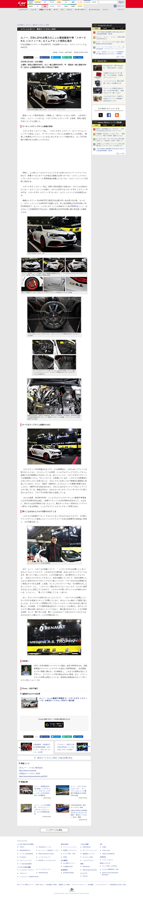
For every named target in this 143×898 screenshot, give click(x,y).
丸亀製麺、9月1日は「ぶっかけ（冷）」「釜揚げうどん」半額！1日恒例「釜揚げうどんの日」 (110, 135)
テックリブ (83, 873)
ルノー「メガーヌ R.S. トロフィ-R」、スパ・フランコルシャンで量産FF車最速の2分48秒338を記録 (79, 791)
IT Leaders (23, 857)
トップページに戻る (54, 830)
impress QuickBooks (108, 854)
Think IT (22, 847)
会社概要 (90, 884)
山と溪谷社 (64, 860)
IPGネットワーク (105, 863)
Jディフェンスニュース (90, 850)
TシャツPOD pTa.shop (109, 866)
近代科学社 (64, 870)
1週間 (113, 28)
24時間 (105, 28)
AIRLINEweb (86, 847)
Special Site (102, 61)
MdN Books (86, 866)
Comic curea (106, 850)
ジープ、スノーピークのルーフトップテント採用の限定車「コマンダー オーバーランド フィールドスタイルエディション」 (110, 49)
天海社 (104, 847)
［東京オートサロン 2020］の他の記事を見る (54, 758)
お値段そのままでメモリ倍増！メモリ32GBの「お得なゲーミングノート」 (113, 75)
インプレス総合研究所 (26, 854)
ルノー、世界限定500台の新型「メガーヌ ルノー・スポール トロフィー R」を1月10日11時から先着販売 (42, 791)
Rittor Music (65, 844)
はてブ (57, 57)
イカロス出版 (84, 844)
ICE (101, 844)
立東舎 (65, 857)
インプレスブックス (45, 869)
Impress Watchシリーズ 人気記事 (110, 122)
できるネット (24, 873)
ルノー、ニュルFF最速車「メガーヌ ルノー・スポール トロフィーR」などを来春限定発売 (42, 809)
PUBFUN (103, 857)
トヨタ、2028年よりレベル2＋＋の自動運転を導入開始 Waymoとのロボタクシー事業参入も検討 (110, 53)
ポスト (30, 57)
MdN (81, 864)
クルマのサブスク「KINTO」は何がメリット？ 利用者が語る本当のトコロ (113, 98)
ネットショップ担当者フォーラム (49, 850)
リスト (36, 57)
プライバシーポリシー (78, 884)
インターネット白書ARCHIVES (29, 876)
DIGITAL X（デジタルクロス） (48, 860)
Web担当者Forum (25, 850)
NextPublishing (43, 873)
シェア (46, 57)
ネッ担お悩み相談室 (26, 864)
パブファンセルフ (107, 860)
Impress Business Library (46, 854)
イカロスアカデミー (89, 860)
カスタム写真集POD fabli (110, 869)
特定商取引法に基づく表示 (118, 884)
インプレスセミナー (45, 857)
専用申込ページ (77, 206)
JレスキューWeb (88, 857)
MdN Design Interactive (90, 870)
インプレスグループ (102, 884)
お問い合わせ (40, 884)
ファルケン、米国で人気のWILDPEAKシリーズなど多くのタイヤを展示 (65, 747)
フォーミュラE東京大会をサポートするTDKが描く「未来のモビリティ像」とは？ (113, 90)
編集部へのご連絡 (64, 884)
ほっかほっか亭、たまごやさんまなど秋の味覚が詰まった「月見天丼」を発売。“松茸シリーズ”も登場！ (110, 140)
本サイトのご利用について (25, 884)
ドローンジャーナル (26, 860)
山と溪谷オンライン (69, 863)
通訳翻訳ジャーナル (89, 854)
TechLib (85, 876)
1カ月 (121, 28)
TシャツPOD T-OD (69, 854)
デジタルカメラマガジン (27, 870)
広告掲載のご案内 (51, 884)
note (68, 57)
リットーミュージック (70, 847)
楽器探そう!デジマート (70, 850)
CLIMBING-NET (68, 866)
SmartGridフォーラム (45, 847)
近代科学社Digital (68, 873)
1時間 (96, 28)
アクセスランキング (105, 25)
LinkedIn (79, 57)
